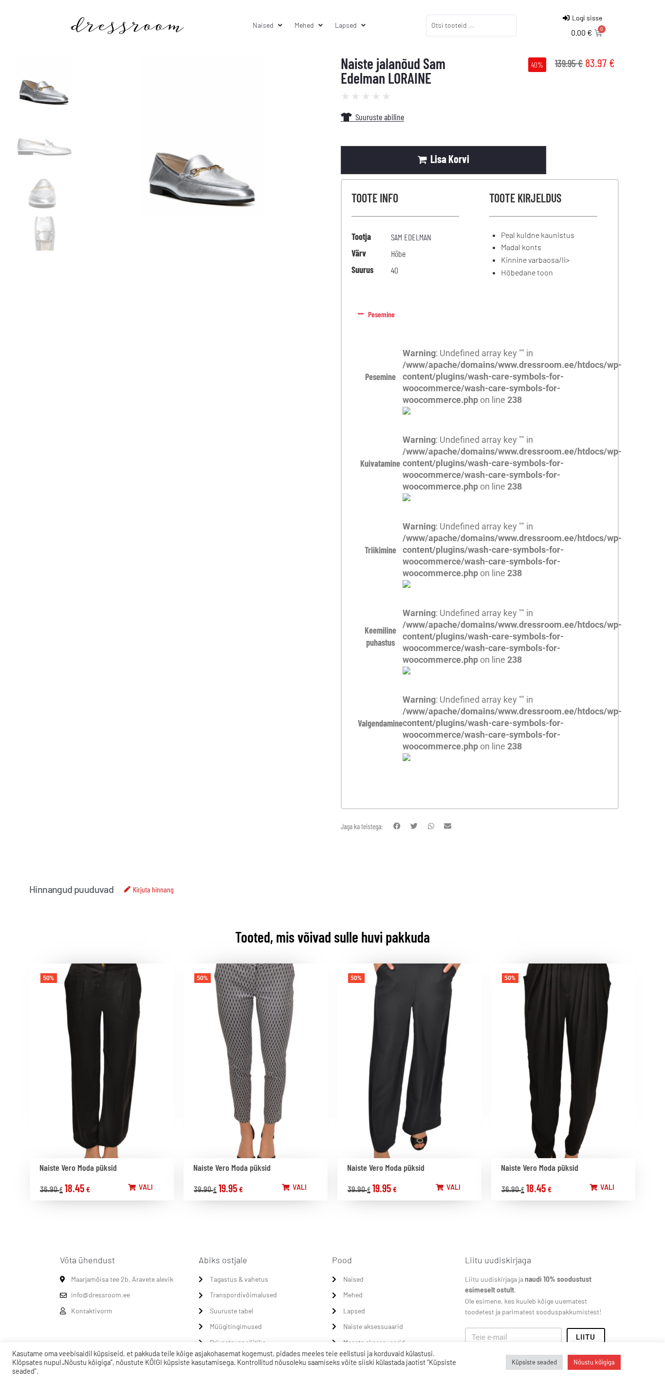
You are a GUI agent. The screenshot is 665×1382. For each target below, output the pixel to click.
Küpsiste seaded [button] (534, 1362)
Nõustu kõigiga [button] (594, 1362)
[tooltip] (406, 412)
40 (394, 270)
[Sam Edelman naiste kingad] (203, 153)
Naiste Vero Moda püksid (78, 1167)
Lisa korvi (449, 158)
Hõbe (398, 253)
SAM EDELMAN (411, 237)
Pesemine (381, 314)
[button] (478, 314)
